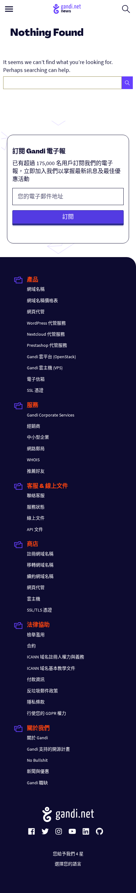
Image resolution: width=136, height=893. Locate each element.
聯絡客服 (36, 495)
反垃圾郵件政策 (42, 691)
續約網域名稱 (40, 576)
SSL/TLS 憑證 (39, 610)
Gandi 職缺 (37, 783)
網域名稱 (36, 289)
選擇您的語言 (68, 863)
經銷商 (33, 426)
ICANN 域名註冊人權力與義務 (55, 657)
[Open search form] (126, 9)
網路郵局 (36, 448)
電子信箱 (36, 379)
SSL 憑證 (35, 390)
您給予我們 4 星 (68, 854)
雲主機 (33, 599)
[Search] (127, 82)
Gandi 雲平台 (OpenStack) (51, 356)
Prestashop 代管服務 (47, 345)
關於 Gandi (37, 738)
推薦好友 (36, 471)
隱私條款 (36, 702)
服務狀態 (36, 507)
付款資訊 (36, 679)
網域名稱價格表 (42, 300)
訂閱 (68, 216)
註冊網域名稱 (40, 554)
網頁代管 (36, 311)
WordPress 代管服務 (46, 323)
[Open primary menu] (9, 9)
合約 (31, 646)
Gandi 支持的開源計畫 (48, 749)
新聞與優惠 (38, 771)
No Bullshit (37, 760)
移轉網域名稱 (40, 565)
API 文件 (35, 529)
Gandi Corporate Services (50, 415)
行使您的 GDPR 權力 (46, 713)
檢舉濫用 (36, 634)
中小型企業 (38, 437)
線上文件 (36, 518)
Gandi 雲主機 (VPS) (45, 368)
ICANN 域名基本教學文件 (51, 668)
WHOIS (33, 460)
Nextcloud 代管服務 (46, 334)
